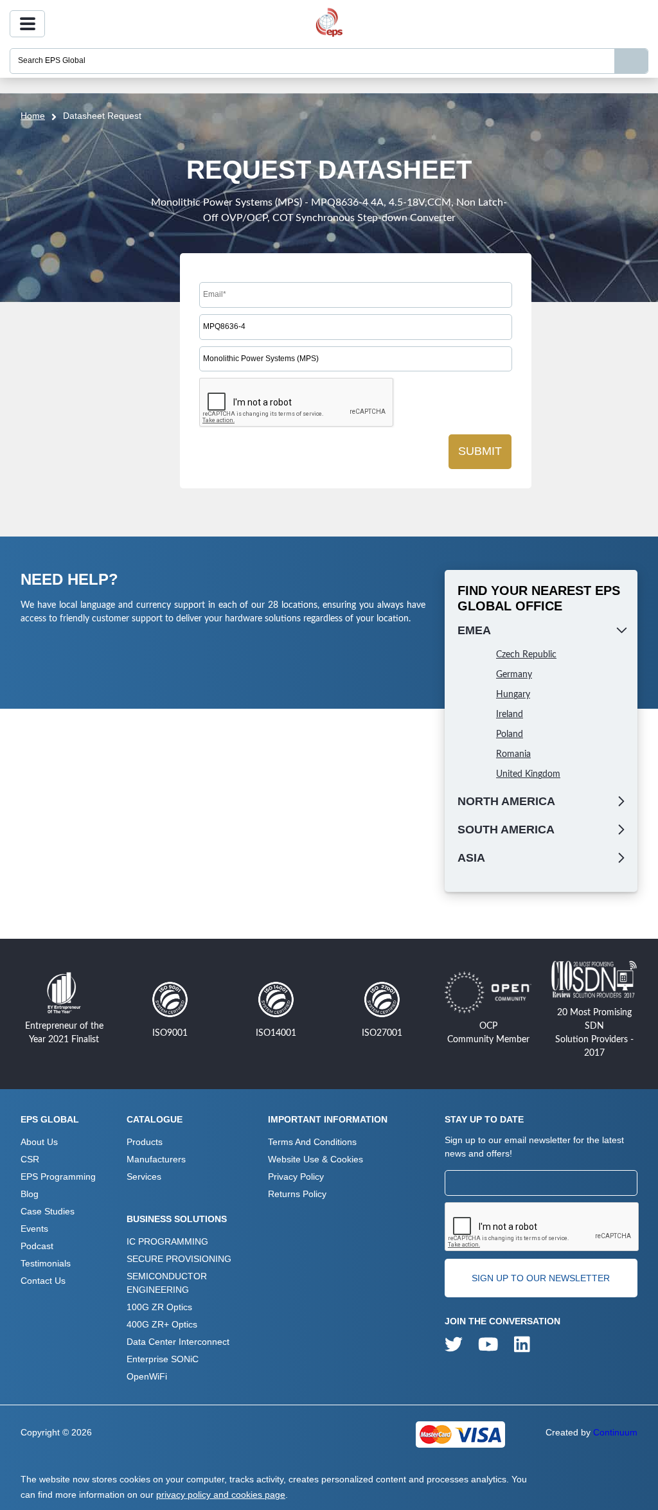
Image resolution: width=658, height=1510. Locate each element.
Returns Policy (297, 1194)
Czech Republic (526, 654)
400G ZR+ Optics (162, 1324)
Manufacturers (156, 1159)
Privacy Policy (296, 1176)
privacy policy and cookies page (220, 1494)
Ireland (509, 714)
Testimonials (46, 1263)
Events (34, 1228)
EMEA (474, 630)
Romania (513, 754)
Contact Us (43, 1280)
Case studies (48, 1211)
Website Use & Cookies (315, 1159)
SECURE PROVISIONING (179, 1259)
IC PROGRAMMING (167, 1241)
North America (506, 801)
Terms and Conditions (312, 1142)
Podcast (37, 1246)
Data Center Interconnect (178, 1342)
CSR (30, 1159)
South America (506, 829)
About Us (39, 1142)
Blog (30, 1194)
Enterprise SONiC (163, 1359)
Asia (471, 857)
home (33, 116)
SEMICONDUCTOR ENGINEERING (167, 1283)
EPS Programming (58, 1176)
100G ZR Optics (159, 1307)
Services (144, 1176)
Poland (509, 734)
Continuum (615, 1432)
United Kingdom (528, 774)
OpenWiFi (147, 1376)
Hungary (513, 694)
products (145, 1142)
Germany (514, 674)
